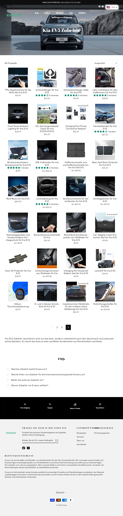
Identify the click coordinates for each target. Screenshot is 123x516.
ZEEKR (60, 13)
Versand (80, 437)
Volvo (47, 13)
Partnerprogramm (102, 433)
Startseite (61, 25)
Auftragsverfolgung (61, 17)
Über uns (80, 440)
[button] (42, 95)
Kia (37, 13)
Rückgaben (81, 433)
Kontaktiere (81, 444)
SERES (82, 13)
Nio (71, 13)
